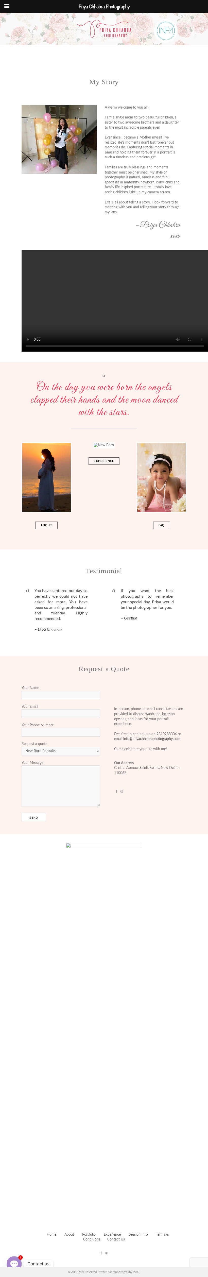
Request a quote (34, 744)
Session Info (139, 1234)
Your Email (30, 707)
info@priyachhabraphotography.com (151, 739)
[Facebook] (116, 788)
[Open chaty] (14, 1263)
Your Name (30, 688)
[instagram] (122, 788)
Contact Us (116, 1239)
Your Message (32, 763)
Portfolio (89, 1234)
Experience (104, 461)
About (46, 525)
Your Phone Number (38, 725)
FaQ (162, 525)
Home (51, 1234)
